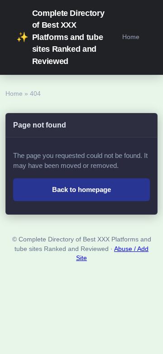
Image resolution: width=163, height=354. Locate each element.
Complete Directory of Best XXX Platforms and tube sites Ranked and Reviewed (60, 37)
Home (130, 36)
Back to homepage (81, 189)
